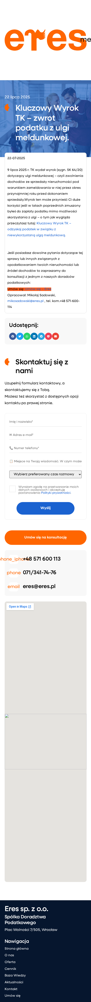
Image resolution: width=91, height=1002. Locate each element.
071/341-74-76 (39, 572)
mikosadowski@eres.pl (25, 301)
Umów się (13, 996)
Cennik (10, 969)
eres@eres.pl (39, 586)
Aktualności (14, 982)
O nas (9, 955)
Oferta (10, 962)
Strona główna (17, 948)
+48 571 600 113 (42, 559)
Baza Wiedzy (15, 975)
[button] (12, 336)
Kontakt (11, 989)
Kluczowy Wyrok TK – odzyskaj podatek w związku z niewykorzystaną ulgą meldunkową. (39, 229)
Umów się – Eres (38, 289)
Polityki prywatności (55, 493)
